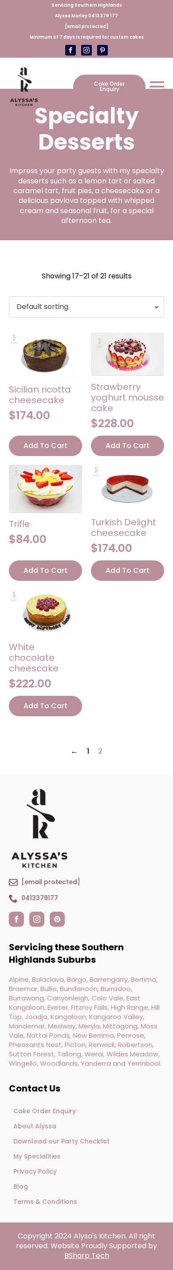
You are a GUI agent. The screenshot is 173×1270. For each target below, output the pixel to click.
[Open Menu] (157, 86)
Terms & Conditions (45, 1201)
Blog (20, 1186)
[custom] (86, 50)
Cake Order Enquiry (44, 1111)
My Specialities (36, 1156)
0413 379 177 (103, 15)
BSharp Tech (86, 1255)
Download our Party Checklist (61, 1141)
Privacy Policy (35, 1171)
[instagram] (36, 919)
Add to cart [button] (45, 446)
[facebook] (16, 919)
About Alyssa (34, 1126)
